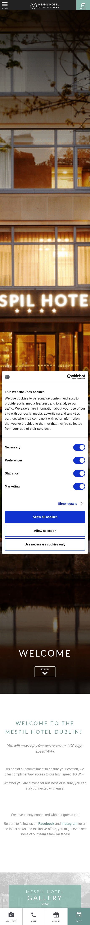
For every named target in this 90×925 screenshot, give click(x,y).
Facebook (46, 823)
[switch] (79, 460)
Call (33, 921)
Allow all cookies (45, 517)
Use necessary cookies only (45, 544)
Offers (56, 921)
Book (79, 921)
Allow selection (45, 530)
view (45, 904)
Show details (67, 503)
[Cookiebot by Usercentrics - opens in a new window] (67, 377)
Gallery (11, 921)
